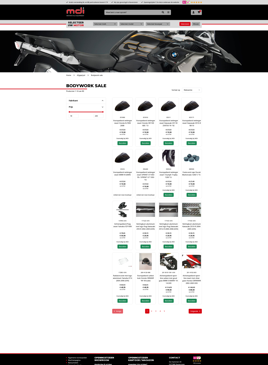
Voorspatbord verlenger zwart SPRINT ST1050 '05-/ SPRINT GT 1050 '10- (145, 176)
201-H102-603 (191, 272)
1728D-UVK (122, 272)
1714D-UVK (192, 221)
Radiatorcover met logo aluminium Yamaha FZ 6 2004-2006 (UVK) (122, 278)
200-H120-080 (145, 272)
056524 (168, 169)
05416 (122, 169)
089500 (191, 169)
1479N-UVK (122, 221)
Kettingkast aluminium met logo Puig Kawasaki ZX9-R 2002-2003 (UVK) (145, 226)
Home (68, 75)
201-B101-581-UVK (168, 272)
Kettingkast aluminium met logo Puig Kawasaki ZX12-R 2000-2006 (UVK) (168, 226)
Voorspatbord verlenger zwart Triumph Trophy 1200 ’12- (168, 174)
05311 (168, 117)
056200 (145, 169)
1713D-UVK (169, 221)
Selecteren (185, 24)
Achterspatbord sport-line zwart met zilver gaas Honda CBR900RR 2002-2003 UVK (191, 279)
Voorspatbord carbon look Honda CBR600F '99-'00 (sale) (145, 278)
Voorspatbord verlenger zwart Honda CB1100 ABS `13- (145, 123)
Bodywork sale (97, 75)
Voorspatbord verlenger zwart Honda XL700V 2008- (122, 123)
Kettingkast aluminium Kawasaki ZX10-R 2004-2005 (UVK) (191, 226)
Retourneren (73, 363)
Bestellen (122, 143)
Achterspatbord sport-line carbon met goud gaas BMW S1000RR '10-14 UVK (168, 279)
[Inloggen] (193, 12)
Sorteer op (176, 90)
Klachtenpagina (74, 360)
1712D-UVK (145, 221)
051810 (145, 117)
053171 (191, 117)
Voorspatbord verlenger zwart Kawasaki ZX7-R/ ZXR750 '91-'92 (168, 123)
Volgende (194, 311)
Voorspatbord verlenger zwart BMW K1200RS (122, 173)
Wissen (196, 24)
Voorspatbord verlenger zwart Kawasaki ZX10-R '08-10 (191, 123)
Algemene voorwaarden (77, 358)
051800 (122, 117)
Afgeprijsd (81, 75)
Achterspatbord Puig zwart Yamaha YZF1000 (122, 225)
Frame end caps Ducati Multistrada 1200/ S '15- (191, 173)
